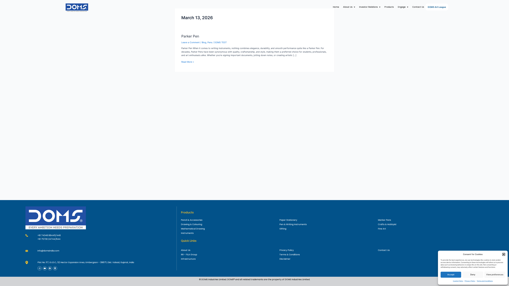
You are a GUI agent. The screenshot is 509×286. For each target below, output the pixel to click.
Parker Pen (190, 36)
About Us (347, 6)
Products (389, 6)
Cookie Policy (458, 281)
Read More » (187, 61)
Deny (472, 274)
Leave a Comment (190, 42)
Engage (402, 6)
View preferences (494, 274)
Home (336, 6)
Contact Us (418, 6)
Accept (450, 274)
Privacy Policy (470, 281)
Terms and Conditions (485, 281)
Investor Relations (368, 6)
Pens (209, 42)
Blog (204, 42)
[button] (503, 254)
